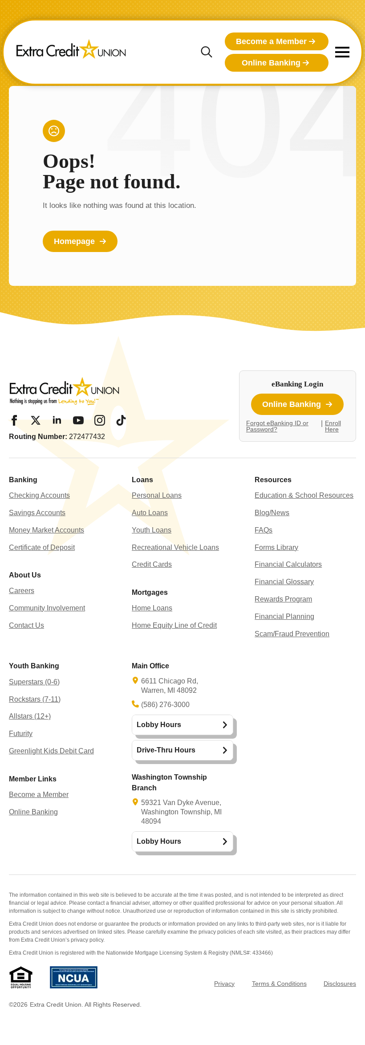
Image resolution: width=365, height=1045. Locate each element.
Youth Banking (34, 666)
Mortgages (150, 592)
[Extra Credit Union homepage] (71, 51)
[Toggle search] (206, 52)
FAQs (263, 530)
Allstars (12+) (30, 716)
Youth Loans (151, 530)
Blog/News (272, 512)
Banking (23, 480)
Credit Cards (152, 564)
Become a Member (39, 794)
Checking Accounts (39, 495)
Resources (273, 480)
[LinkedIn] (57, 420)
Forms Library (276, 547)
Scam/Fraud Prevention (292, 634)
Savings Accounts (37, 512)
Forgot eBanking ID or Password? (277, 426)
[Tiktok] (121, 420)
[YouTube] (78, 420)
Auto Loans (150, 512)
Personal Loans (157, 495)
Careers (21, 590)
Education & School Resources (304, 495)
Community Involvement (47, 608)
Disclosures (340, 983)
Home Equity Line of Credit (174, 625)
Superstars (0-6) (34, 682)
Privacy (224, 983)
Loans (142, 480)
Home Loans (152, 608)
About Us (25, 575)
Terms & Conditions (279, 983)
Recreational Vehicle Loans (175, 547)
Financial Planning (284, 616)
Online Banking (33, 812)
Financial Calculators (288, 564)
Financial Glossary (284, 582)
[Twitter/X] (35, 420)
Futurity (20, 733)
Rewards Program (283, 599)
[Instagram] (99, 420)
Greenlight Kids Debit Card (51, 751)
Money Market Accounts (46, 530)
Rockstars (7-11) (35, 699)
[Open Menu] (342, 52)
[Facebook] (14, 420)
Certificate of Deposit (42, 547)
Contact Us (26, 625)
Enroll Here (333, 426)
